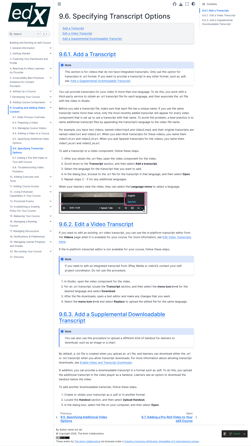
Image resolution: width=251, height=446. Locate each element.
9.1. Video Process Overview (28, 117)
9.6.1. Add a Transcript (215, 10)
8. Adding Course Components (27, 102)
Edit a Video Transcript (77, 33)
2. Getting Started (20, 53)
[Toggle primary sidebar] (59, 4)
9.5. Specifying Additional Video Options (30, 140)
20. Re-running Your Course (25, 251)
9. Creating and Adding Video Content (27, 109)
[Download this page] (181, 4)
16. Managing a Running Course (23, 223)
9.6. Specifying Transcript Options (27, 150)
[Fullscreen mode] (187, 4)
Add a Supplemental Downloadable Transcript (92, 38)
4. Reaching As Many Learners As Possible (27, 70)
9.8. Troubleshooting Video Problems (28, 169)
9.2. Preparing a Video (25, 122)
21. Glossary (17, 256)
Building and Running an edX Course (30, 42)
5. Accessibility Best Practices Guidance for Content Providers (27, 81)
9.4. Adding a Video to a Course (30, 133)
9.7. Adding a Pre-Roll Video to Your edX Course (29, 159)
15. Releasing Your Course (25, 216)
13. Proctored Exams (22, 201)
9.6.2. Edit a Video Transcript (218, 15)
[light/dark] (193, 3)
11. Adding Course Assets (24, 186)
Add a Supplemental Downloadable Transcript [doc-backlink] (112, 317)
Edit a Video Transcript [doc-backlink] (96, 224)
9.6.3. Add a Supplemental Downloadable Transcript (217, 22)
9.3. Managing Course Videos (29, 128)
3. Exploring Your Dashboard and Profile (29, 60)
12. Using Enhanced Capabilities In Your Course (25, 193)
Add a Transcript (73, 28)
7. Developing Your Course (25, 96)
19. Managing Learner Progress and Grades (27, 243)
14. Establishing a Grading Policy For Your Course (25, 208)
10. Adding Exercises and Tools (24, 178)
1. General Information (22, 47)
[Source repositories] (174, 4)
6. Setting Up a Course (23, 91)
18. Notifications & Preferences (27, 236)
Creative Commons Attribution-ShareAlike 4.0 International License (161, 441)
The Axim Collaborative (87, 441)
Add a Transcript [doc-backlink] (87, 54)
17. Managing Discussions (24, 231)
